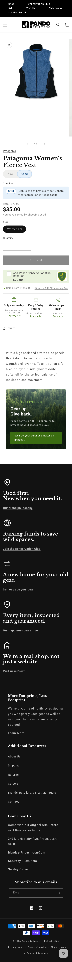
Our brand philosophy (18, 508)
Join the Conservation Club (22, 548)
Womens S (16, 230)
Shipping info (14, 315)
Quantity (8, 238)
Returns (13, 774)
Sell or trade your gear (18, 589)
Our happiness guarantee (20, 630)
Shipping (14, 765)
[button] (5, 24)
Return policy (36, 316)
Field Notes (55, 8)
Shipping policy (59, 947)
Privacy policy (16, 947)
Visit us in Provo (14, 671)
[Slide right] (44, 144)
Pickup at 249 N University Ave (51, 288)
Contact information (38, 953)
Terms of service (37, 947)
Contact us (58, 316)
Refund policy (51, 941)
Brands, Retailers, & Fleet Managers (32, 792)
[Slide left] (27, 144)
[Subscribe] (58, 893)
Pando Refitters (31, 941)
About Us (14, 756)
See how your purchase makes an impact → (34, 437)
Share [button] (11, 328)
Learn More (16, 733)
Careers (13, 783)
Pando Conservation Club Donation (32, 274)
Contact (13, 801)
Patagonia (9, 151)
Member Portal (17, 12)
